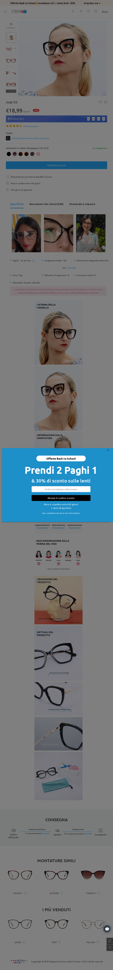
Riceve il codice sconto (61, 497)
